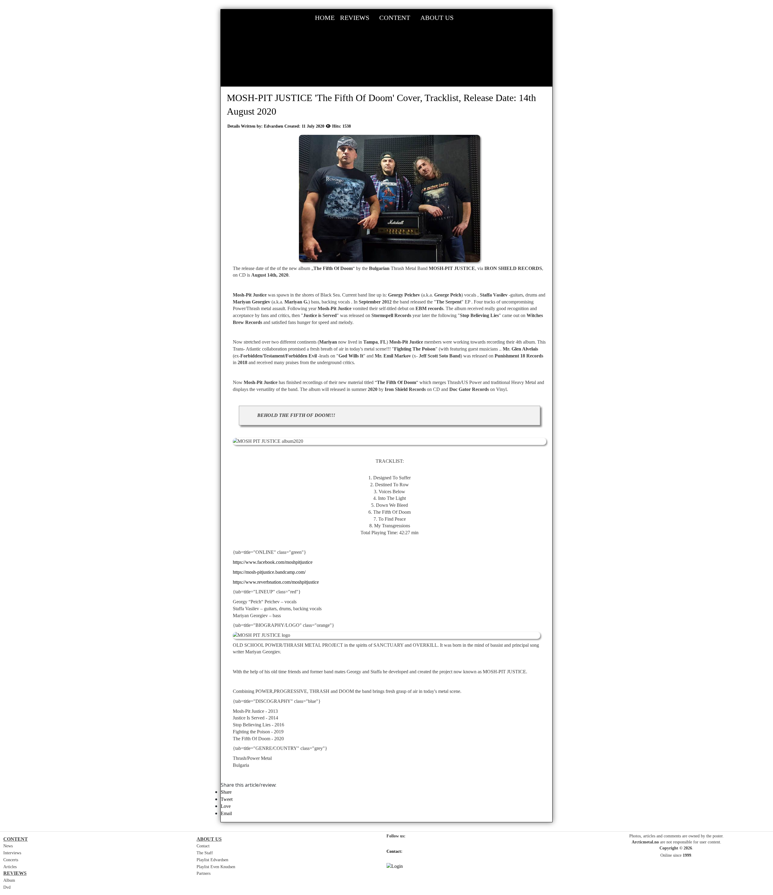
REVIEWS (354, 17)
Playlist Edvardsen (212, 860)
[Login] (483, 866)
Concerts (10, 860)
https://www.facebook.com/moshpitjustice (273, 562)
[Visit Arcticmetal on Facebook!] (389, 845)
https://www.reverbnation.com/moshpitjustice (276, 582)
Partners (203, 873)
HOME (325, 17)
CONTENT (394, 17)
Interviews (12, 853)
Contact (203, 846)
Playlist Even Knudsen (216, 867)
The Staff (205, 853)
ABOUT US (437, 17)
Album (9, 880)
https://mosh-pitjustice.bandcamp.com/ (269, 572)
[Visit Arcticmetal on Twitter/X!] (403, 845)
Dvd (7, 887)
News (8, 846)
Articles (10, 867)
